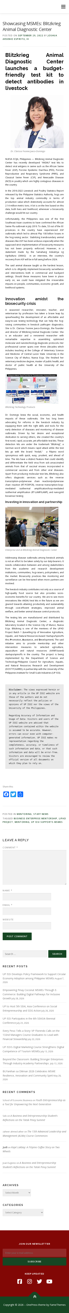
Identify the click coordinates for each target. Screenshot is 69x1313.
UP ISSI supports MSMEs (47, 822)
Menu (63, 6)
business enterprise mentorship (35, 818)
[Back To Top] (34, 1296)
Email (8, 905)
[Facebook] (19, 1281)
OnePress (32, 1304)
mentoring (22, 822)
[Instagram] (29, 1281)
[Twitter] (39, 1281)
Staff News (41, 814)
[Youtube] (49, 1281)
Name (7, 890)
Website (8, 919)
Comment (10, 847)
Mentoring (24, 814)
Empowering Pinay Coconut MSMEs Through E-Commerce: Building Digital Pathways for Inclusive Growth (31, 994)
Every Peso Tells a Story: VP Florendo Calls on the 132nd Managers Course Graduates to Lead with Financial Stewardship (31, 1035)
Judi (5, 1147)
